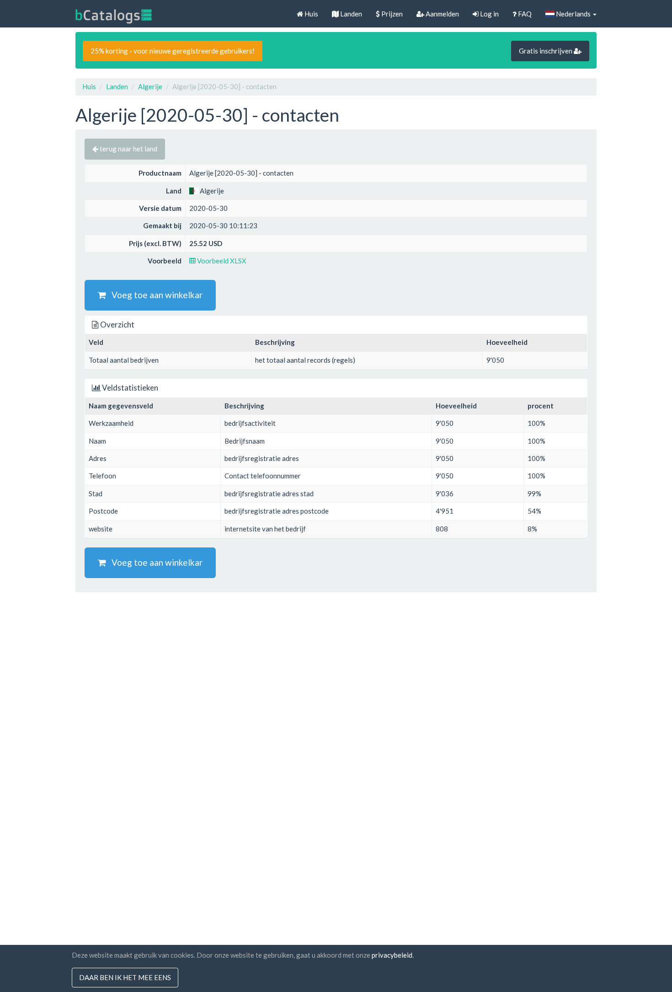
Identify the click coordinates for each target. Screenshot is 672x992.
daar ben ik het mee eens (125, 977)
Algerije (150, 86)
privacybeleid (392, 955)
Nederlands (573, 14)
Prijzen (391, 14)
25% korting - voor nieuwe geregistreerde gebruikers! (173, 51)
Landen (350, 14)
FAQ (524, 14)
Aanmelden (441, 14)
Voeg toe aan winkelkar (154, 295)
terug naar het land (127, 149)
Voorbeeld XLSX (221, 261)
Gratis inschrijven (546, 51)
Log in (489, 14)
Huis (310, 14)
